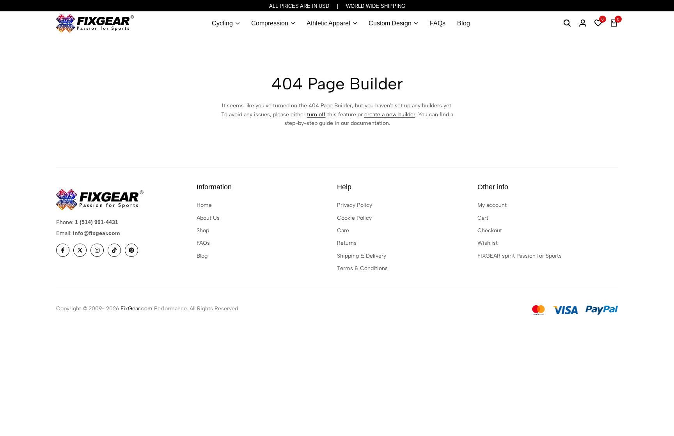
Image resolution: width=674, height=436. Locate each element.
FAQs (437, 23)
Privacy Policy (354, 205)
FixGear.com (137, 308)
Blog (463, 23)
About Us (208, 218)
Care (343, 230)
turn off (316, 114)
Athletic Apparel (328, 23)
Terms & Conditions (362, 268)
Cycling (222, 23)
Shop (203, 230)
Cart (482, 218)
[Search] (567, 23)
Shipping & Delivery (361, 256)
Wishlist (487, 243)
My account (492, 205)
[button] (598, 23)
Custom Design (390, 23)
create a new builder (389, 114)
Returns (347, 243)
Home (204, 205)
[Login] (583, 23)
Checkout (489, 230)
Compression (269, 23)
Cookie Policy (354, 218)
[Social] (62, 250)
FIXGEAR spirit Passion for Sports (519, 256)
